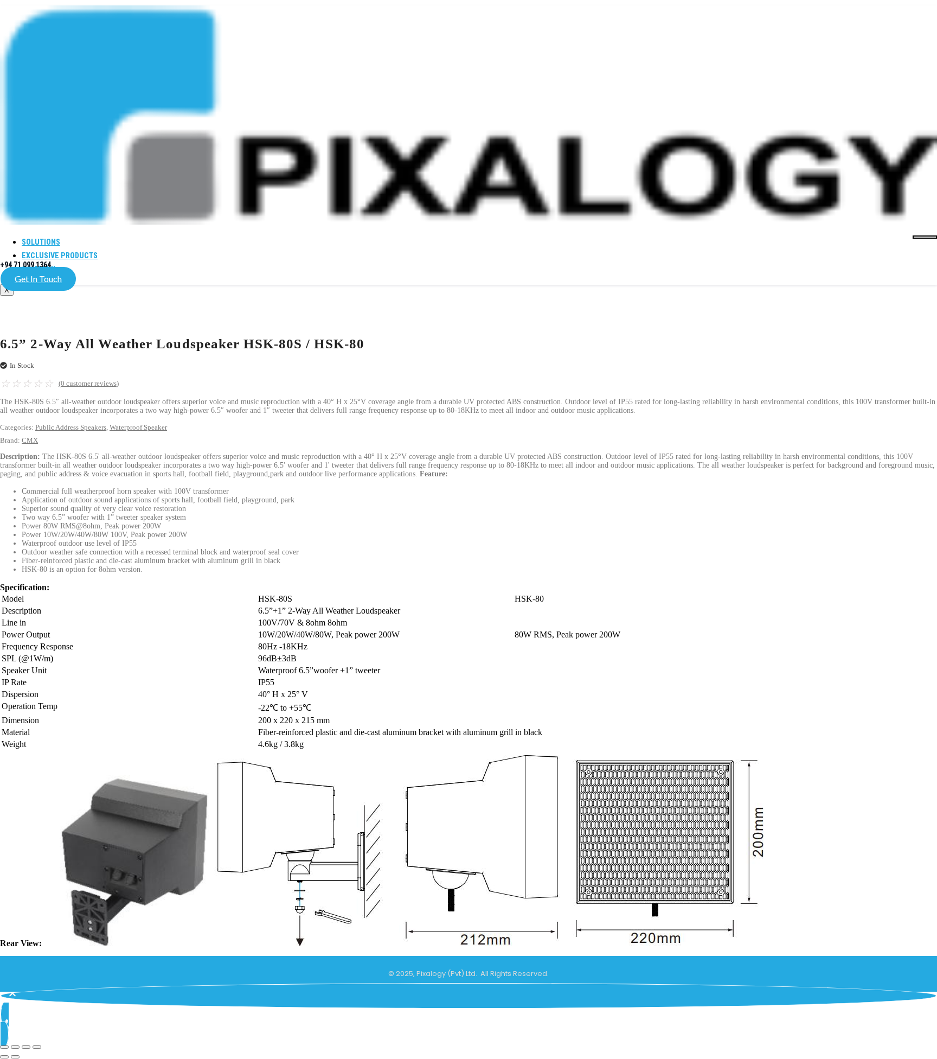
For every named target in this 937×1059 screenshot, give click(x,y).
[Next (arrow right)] (15, 1056)
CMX (30, 440)
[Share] (26, 1047)
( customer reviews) (89, 383)
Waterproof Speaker (138, 427)
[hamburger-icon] (925, 237)
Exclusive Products (60, 255)
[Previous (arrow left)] (4, 1056)
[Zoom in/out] (4, 1047)
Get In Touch (38, 278)
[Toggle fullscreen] (15, 1047)
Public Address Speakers (70, 427)
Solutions (41, 242)
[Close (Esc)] (37, 1047)
